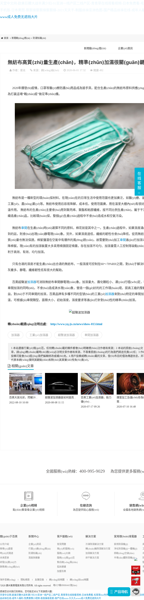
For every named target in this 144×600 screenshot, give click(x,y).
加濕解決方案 (92, 553)
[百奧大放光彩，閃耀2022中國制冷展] (25, 383)
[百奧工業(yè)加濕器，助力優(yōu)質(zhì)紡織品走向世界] (97, 383)
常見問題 (61, 544)
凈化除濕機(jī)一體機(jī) (125, 548)
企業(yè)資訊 (125, 48)
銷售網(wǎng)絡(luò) (10, 566)
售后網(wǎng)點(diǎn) (67, 562)
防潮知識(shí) (39, 38)
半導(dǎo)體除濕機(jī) (124, 557)
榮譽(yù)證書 (6, 548)
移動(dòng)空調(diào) (124, 553)
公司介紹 (4, 544)
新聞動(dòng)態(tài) (21, 38)
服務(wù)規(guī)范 (66, 557)
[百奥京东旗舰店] (135, 581)
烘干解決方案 (92, 557)
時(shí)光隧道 (6, 553)
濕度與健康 (34, 557)
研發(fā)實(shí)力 (8, 562)
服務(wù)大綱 (63, 553)
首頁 (6, 38)
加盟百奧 (61, 571)
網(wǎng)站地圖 (56, 579)
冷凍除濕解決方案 (95, 544)
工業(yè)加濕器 (38, 335)
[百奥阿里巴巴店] (135, 559)
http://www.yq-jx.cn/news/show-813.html (76, 324)
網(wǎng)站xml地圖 (79, 579)
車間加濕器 (92, 335)
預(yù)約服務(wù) (65, 548)
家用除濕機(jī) (121, 544)
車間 (24, 227)
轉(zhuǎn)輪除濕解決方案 (98, 548)
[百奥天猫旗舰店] (135, 570)
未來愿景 (4, 557)
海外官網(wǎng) (7, 579)
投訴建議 (61, 566)
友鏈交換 (39, 579)
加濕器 (31, 282)
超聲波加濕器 (66, 335)
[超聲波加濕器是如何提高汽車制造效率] (61, 383)
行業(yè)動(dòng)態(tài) (39, 548)
